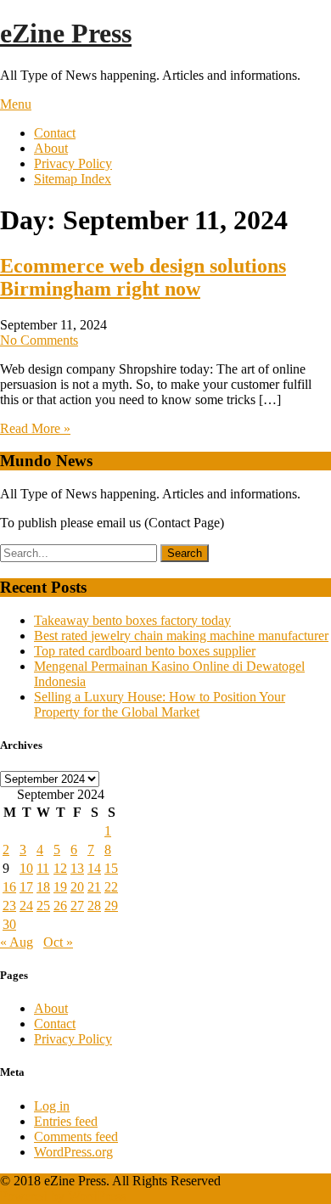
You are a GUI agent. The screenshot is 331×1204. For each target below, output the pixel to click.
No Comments (39, 340)
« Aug (16, 942)
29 (111, 905)
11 (42, 868)
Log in (52, 1106)
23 (9, 905)
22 (111, 887)
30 (9, 924)
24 (26, 905)
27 (77, 905)
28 (94, 905)
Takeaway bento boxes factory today (132, 620)
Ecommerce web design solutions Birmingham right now (143, 277)
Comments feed (76, 1136)
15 (111, 868)
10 (26, 868)
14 (94, 868)
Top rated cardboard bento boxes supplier (144, 651)
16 (9, 887)
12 (60, 868)
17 (26, 887)
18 (43, 887)
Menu (15, 104)
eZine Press (66, 33)
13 (77, 868)
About (51, 148)
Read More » (35, 428)
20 (77, 887)
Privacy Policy (73, 163)
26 (60, 905)
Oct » (58, 942)
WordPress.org (73, 1152)
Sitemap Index (72, 179)
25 (43, 905)
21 (94, 887)
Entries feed (66, 1121)
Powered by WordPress (63, 1196)
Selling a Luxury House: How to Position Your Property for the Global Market (159, 704)
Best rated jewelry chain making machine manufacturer (181, 635)
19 (60, 887)
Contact (55, 133)
